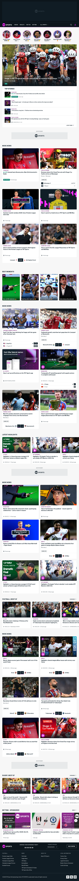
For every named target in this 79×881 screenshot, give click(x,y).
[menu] (71, 24)
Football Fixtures (6, 865)
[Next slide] (75, 445)
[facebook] (67, 877)
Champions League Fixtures (8, 863)
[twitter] (71, 877)
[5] (33, 847)
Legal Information (64, 860)
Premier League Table (7, 856)
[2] (27, 847)
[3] (29, 847)
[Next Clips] (74, 287)
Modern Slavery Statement (66, 863)
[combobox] (52, 847)
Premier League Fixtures (8, 858)
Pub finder (24, 856)
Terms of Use (63, 856)
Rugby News (24, 858)
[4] (31, 847)
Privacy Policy (63, 858)
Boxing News (25, 863)
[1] (25, 847)
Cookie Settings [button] (64, 865)
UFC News (24, 860)
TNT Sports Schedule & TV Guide (29, 867)
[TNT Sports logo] (7, 24)
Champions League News (8, 860)
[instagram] (75, 877)
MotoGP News (25, 865)
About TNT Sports (45, 856)
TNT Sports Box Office (27, 870)
